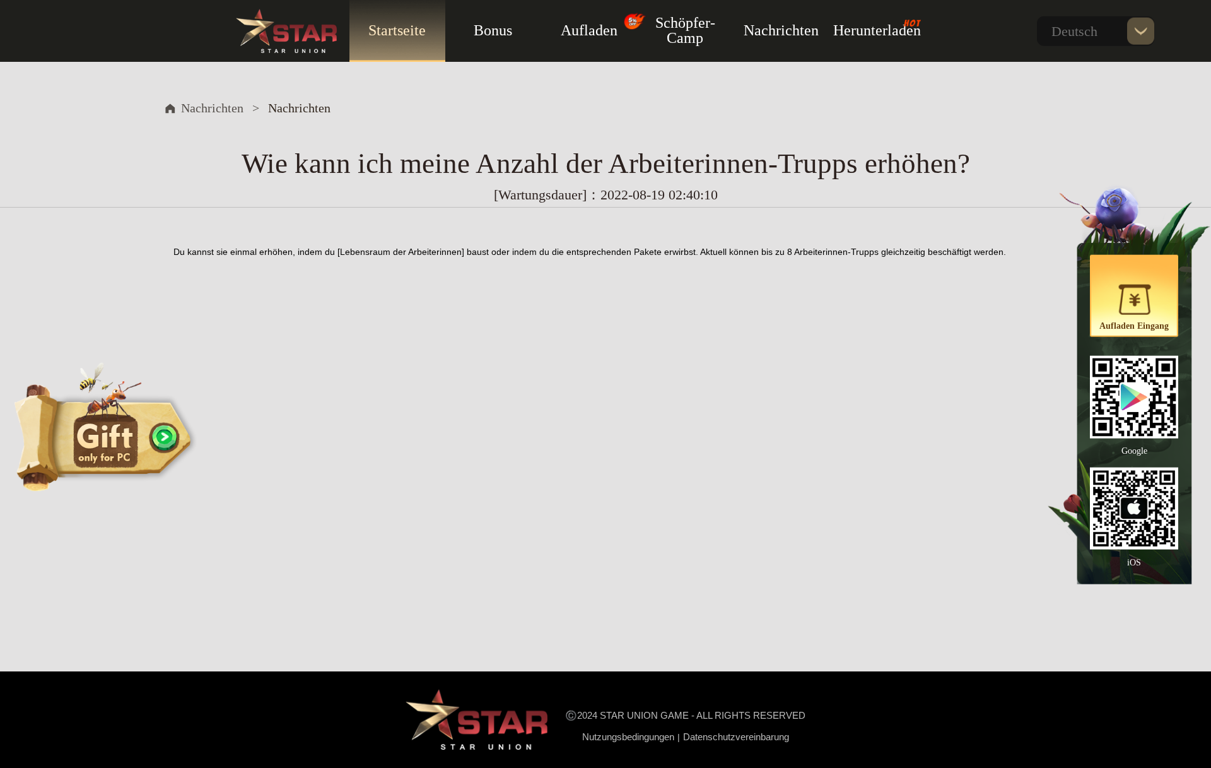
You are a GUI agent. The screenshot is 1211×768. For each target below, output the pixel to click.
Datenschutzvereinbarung (736, 736)
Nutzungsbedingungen (628, 736)
